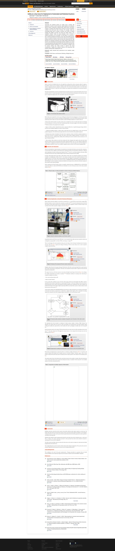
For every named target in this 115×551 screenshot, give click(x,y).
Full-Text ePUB (79, 23)
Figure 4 (80, 272)
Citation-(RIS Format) (80, 29)
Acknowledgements (32, 33)
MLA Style (55, 57)
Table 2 (79, 351)
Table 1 (50, 167)
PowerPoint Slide (76, 101)
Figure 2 (67, 205)
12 (47, 330)
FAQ (56, 547)
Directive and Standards (34, 26)
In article (49, 461)
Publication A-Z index (33, 1)
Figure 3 (53, 244)
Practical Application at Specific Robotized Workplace (35, 29)
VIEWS (77, 11)
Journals (29, 545)
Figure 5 (53, 332)
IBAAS (43, 545)
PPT (71, 101)
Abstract (30, 22)
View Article (75, 500)
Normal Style (48, 57)
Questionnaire (58, 548)
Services (90, 1)
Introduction (32, 24)
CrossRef (43, 544)
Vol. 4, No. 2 (30, 9)
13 (45, 355)
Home (38, 6)
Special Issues (53, 6)
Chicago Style (68, 57)
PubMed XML (79, 27)
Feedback (57, 545)
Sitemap (57, 544)
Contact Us (58, 543)
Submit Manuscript (81, 1)
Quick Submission (70, 6)
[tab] (30, 20)
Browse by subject (41, 1)
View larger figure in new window (78, 107)
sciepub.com (26, 1)
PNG (71, 254)
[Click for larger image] (58, 104)
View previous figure (76, 260)
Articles (77, 6)
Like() (80, 36)
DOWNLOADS (84, 11)
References (30, 35)
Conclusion (32, 31)
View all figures (72, 79)
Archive (46, 6)
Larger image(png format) (77, 254)
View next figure (73, 108)
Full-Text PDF (79, 21)
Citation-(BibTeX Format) (81, 31)
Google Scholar (44, 543)
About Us (74, 1)
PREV (72, 306)
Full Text (30, 6)
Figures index (79, 105)
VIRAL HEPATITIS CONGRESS (47, 547)
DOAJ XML (78, 25)
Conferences (60, 6)
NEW (72, 107)
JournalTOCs (44, 548)
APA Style (62, 57)
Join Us (86, 1)
